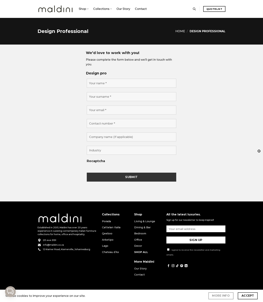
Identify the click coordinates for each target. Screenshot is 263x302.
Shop (82, 9)
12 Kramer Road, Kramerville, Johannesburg (66, 249)
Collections (101, 9)
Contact (141, 9)
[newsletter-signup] (259, 151)
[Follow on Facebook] (168, 265)
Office (138, 239)
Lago (105, 245)
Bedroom (140, 233)
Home (180, 31)
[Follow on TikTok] (177, 265)
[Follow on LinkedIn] (186, 265)
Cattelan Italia (111, 227)
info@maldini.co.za (53, 244)
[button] (10, 291)
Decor (138, 245)
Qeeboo (107, 233)
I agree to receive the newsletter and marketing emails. (193, 252)
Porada (106, 221)
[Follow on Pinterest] (181, 265)
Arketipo (107, 239)
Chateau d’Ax (110, 252)
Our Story (123, 9)
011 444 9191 (49, 240)
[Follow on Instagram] (173, 265)
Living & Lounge (144, 221)
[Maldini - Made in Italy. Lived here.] (55, 9)
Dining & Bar (142, 227)
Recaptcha (96, 161)
